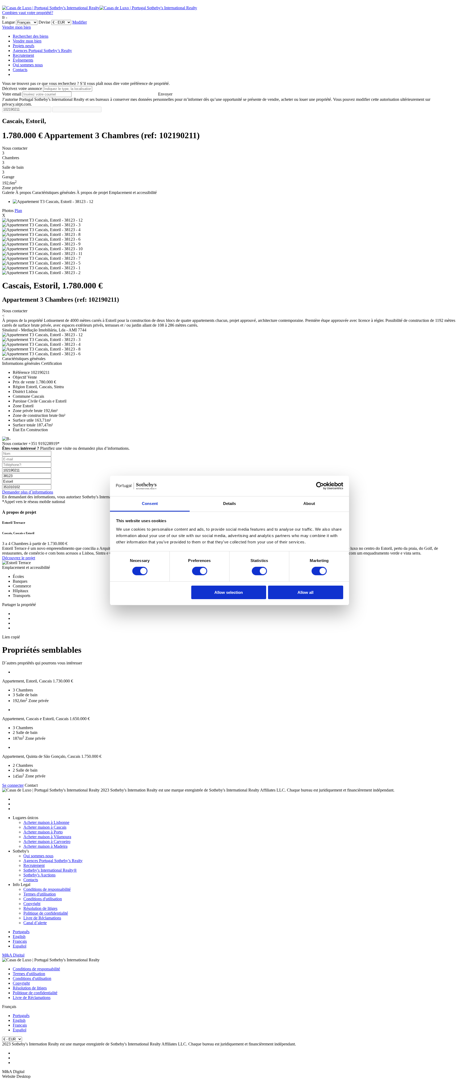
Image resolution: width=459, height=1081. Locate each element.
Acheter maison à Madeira (45, 846)
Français (20, 941)
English (19, 936)
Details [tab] (229, 503)
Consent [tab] (150, 503)
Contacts (20, 69)
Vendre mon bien (16, 27)
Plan (18, 210)
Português (21, 931)
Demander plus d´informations (27, 492)
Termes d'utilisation (39, 894)
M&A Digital (13, 955)
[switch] (199, 571)
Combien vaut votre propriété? (27, 12)
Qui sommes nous (28, 65)
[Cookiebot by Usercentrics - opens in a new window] (320, 486)
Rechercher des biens (30, 36)
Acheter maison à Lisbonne (46, 822)
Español (19, 946)
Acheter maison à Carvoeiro (46, 841)
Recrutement (23, 55)
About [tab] (309, 503)
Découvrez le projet (18, 558)
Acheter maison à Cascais (44, 827)
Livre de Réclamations (42, 918)
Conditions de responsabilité (47, 889)
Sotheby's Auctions (39, 875)
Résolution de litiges (40, 908)
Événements (23, 60)
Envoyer (165, 94)
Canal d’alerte (35, 922)
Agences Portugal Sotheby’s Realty (42, 50)
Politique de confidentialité (45, 913)
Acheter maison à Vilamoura (47, 836)
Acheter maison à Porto (43, 832)
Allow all (305, 592)
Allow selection (228, 592)
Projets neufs (23, 46)
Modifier (79, 22)
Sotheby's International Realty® (50, 870)
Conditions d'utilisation (42, 899)
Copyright (31, 903)
